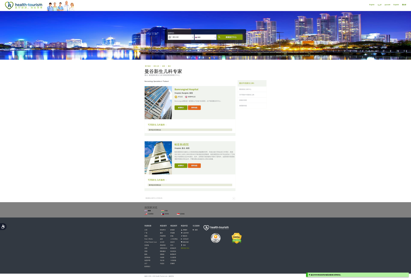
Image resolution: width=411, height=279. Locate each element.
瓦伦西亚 (173, 257)
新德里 (172, 230)
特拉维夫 (173, 251)
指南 (145, 236)
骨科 (184, 245)
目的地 (146, 245)
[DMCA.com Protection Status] (237, 238)
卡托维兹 (173, 260)
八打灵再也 (174, 239)
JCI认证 (180, 97)
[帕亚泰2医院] (158, 158)
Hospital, (178, 93)
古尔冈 (162, 242)
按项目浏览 (243, 100)
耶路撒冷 (163, 251)
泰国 (163, 66)
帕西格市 (173, 254)
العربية (379, 4)
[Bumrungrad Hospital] (158, 102)
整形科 (185, 236)
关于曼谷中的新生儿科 (246, 95)
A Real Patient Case (150, 242)
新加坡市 (173, 248)
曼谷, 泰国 (185, 148)
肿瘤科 (185, 230)
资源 (145, 251)
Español (396, 4)
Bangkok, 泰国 (187, 93)
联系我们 (147, 266)
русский (387, 4)
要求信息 (194, 107)
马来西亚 (150, 214)
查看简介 (181, 107)
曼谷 (169, 66)
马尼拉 (162, 263)
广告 (145, 233)
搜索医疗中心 (231, 37)
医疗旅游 (148, 66)
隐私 (145, 254)
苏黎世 (172, 263)
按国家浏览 (243, 105)
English (371, 4)
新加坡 (182, 214)
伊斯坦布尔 (163, 248)
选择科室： (171, 33)
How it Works (148, 239)
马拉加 (162, 260)
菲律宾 (167, 214)
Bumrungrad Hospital (186, 89)
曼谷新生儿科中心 (245, 89)
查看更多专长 (185, 248)
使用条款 (147, 257)
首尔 (171, 245)
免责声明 (147, 260)
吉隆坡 (162, 254)
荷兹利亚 (163, 245)
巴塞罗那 (163, 236)
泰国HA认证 (192, 97)
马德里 (162, 257)
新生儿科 (156, 66)
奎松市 (172, 242)
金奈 (161, 239)
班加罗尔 (163, 230)
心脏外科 (186, 233)
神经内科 (186, 242)
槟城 (171, 236)
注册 (404, 4)
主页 (145, 230)
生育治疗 (186, 239)
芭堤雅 (172, 233)
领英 (196, 230)
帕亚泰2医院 (182, 144)
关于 (145, 263)
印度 (166, 211)
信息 (145, 248)
